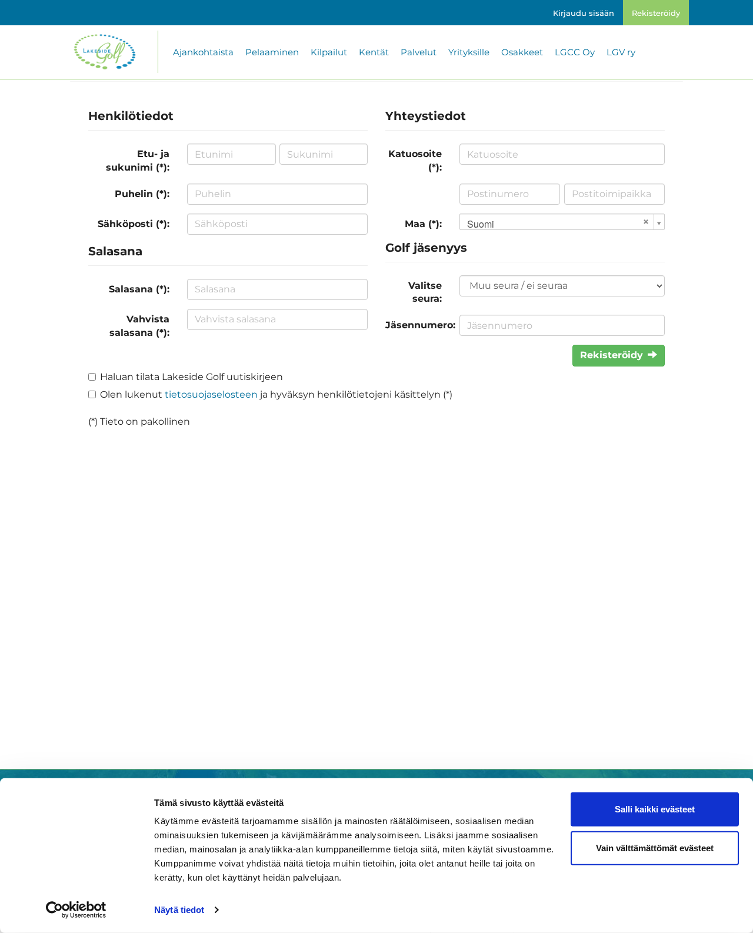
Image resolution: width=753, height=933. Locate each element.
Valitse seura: (425, 292)
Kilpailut (329, 52)
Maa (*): (423, 223)
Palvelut (419, 52)
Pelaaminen (272, 52)
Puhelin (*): (142, 193)
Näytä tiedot (179, 910)
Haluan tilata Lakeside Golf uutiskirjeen (191, 376)
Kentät (374, 52)
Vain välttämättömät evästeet (655, 847)
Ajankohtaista (203, 52)
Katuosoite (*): (415, 160)
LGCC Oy (575, 52)
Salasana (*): (139, 289)
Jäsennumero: (418, 325)
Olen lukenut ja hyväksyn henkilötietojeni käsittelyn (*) (276, 394)
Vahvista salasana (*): (139, 326)
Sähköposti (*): (133, 223)
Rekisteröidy (656, 13)
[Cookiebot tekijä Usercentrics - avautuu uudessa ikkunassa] (76, 910)
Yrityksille (468, 52)
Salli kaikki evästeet (655, 809)
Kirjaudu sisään (583, 13)
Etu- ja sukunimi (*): (137, 160)
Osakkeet (522, 52)
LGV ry (621, 52)
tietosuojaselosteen (211, 394)
